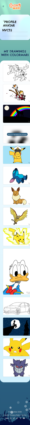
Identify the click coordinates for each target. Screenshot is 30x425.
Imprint (6, 415)
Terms (23, 415)
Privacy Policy (15, 415)
